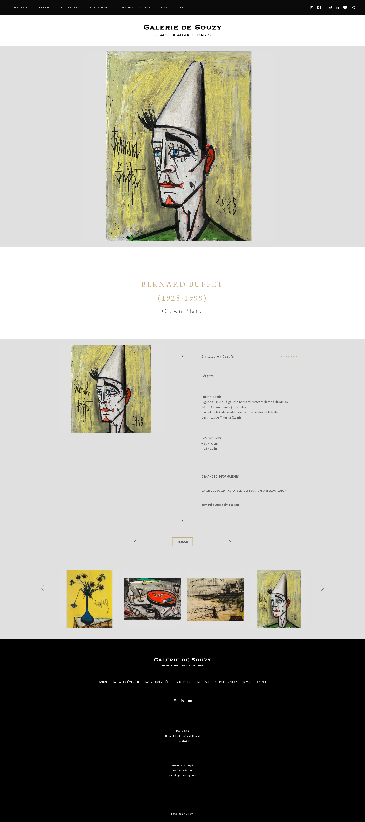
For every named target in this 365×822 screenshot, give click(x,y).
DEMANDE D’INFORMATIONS (220, 476)
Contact (261, 682)
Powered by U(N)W (182, 814)
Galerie (103, 682)
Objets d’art (202, 682)
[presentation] (42, 588)
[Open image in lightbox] (111, 389)
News (246, 682)
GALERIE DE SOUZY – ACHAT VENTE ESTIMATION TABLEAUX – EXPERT (245, 490)
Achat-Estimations (226, 682)
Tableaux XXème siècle (158, 682)
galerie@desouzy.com (182, 775)
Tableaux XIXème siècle (126, 682)
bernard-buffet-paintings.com (221, 504)
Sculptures (183, 682)
